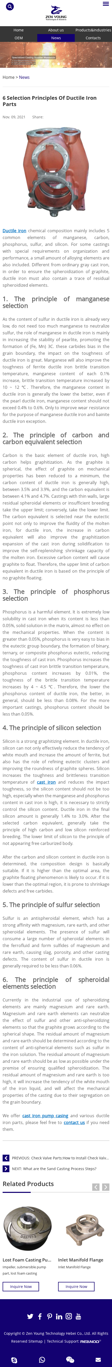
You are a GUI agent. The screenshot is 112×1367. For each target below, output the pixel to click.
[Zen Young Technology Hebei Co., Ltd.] (56, 12)
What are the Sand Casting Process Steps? (59, 1168)
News (56, 37)
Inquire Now (21, 1286)
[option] (56, 55)
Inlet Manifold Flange (80, 1260)
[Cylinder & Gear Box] (56, 55)
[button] (43, 64)
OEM (19, 37)
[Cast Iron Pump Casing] (56, 217)
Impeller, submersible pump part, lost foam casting (24, 1270)
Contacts (93, 37)
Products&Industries (93, 29)
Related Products (28, 1183)
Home (19, 29)
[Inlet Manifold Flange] (83, 1228)
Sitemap (35, 1341)
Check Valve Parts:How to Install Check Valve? (70, 1157)
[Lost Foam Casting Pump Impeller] (28, 1228)
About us (56, 29)
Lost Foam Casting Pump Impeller (38, 1260)
